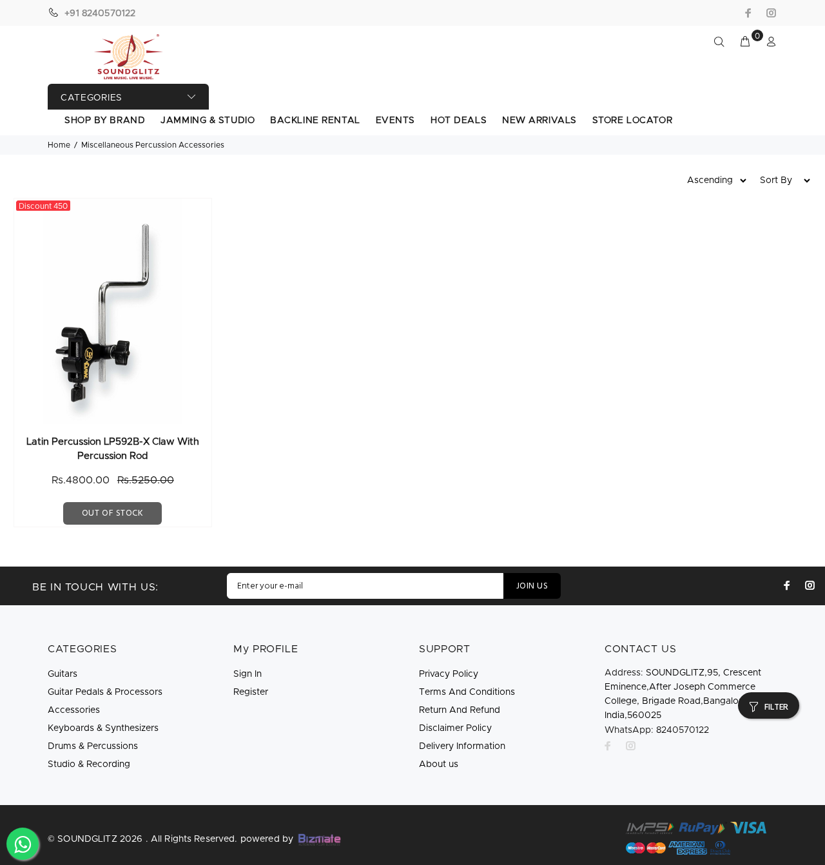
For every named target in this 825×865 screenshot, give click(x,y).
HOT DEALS (459, 120)
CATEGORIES (91, 97)
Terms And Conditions (467, 692)
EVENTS (395, 120)
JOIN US (532, 586)
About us (438, 764)
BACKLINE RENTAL (315, 120)
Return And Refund (459, 710)
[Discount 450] (112, 311)
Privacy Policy (448, 674)
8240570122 (657, 730)
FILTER (776, 707)
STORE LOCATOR (632, 120)
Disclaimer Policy (455, 728)
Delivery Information (462, 746)
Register (250, 692)
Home (59, 145)
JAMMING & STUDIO (207, 120)
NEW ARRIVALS (539, 120)
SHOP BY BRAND (104, 120)
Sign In (247, 674)
